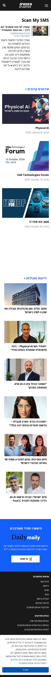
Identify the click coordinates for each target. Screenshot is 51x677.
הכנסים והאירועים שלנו (39, 620)
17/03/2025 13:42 (22, 36)
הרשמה (24, 558)
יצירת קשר (44, 581)
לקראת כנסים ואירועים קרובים (37, 629)
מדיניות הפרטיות (42, 603)
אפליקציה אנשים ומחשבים (38, 607)
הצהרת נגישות (43, 598)
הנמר (46, 594)
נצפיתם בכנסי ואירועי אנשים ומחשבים (33, 625)
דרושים (46, 585)
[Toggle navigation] (45, 5)
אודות (46, 590)
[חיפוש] (4, 5)
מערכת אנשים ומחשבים (20, 33)
